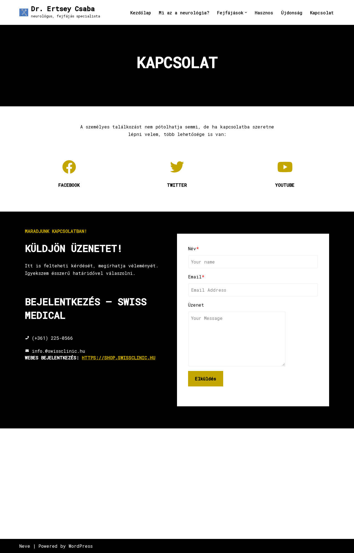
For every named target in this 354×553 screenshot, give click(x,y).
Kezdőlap (140, 12)
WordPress (81, 546)
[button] (246, 12)
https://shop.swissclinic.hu (118, 357)
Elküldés (205, 378)
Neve (24, 546)
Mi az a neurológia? (184, 12)
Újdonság (291, 12)
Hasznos (264, 12)
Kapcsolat (322, 12)
